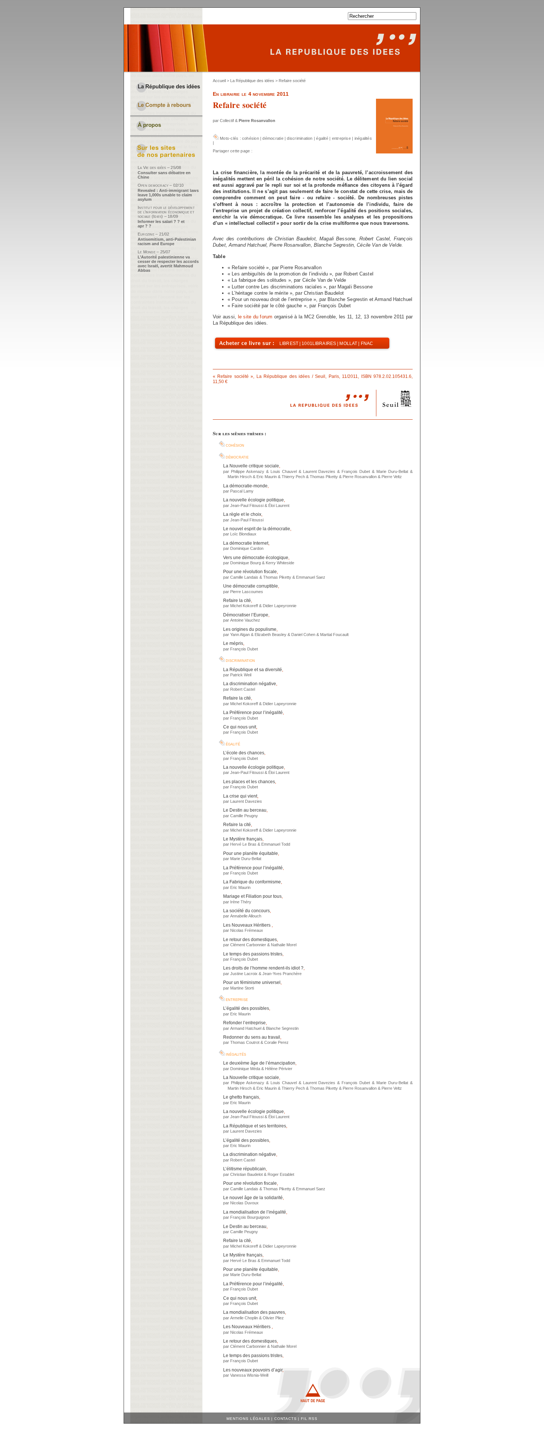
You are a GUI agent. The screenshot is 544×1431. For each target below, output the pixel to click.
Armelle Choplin (244, 1318)
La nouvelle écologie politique (253, 500)
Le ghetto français (241, 1097)
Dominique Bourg (245, 563)
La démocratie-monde (245, 485)
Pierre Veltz (392, 476)
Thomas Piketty (324, 476)
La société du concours (246, 910)
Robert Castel (242, 689)
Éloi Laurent (278, 505)
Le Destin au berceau (244, 810)
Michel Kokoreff (244, 605)
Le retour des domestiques (250, 939)
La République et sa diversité (252, 669)
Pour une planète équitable (250, 853)
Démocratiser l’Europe (245, 615)
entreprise (341, 138)
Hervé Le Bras (243, 844)
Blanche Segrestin (282, 1028)
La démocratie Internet (245, 543)
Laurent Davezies (319, 471)
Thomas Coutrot (244, 1042)
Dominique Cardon (246, 548)
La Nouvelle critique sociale (251, 465)
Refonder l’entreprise (244, 1022)
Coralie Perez (276, 1042)
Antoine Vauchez (245, 620)
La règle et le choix (242, 514)
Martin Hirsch (240, 476)
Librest (288, 343)
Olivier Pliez (273, 1318)
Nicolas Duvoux (244, 1203)
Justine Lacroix (244, 973)
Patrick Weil (240, 675)
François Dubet (356, 471)
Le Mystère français (242, 839)
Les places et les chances (249, 781)
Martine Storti (242, 988)
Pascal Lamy (241, 491)
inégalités (363, 138)
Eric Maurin (266, 476)
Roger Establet (281, 1174)
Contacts (285, 1419)
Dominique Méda (245, 1068)
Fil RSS (309, 1419)
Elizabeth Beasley (270, 634)
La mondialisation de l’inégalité (254, 1212)
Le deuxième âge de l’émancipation (259, 1063)
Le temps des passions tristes (252, 954)
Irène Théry (240, 902)
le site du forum (255, 316)
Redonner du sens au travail (251, 1037)
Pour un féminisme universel (252, 982)
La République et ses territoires (254, 1126)
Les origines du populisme (249, 629)
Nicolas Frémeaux (246, 930)
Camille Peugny (244, 815)
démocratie (272, 138)
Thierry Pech (293, 476)
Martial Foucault (334, 634)
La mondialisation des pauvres (254, 1312)
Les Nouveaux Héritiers (247, 925)
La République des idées (252, 80)
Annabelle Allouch (245, 916)
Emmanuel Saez (310, 577)
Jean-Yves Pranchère (282, 973)
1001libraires (319, 343)
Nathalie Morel (283, 945)
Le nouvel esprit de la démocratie (256, 528)
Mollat (348, 343)
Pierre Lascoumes (246, 591)
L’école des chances (243, 752)
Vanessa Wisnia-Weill (249, 1375)
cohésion (250, 138)
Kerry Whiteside (280, 563)
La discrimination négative (249, 683)
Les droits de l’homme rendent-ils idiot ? (263, 968)
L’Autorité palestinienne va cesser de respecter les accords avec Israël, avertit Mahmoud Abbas (168, 264)
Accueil (219, 80)
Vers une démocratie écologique (255, 557)
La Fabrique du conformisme (252, 881)
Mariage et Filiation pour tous (252, 896)
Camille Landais (244, 577)
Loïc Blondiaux (243, 534)
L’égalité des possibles (246, 1008)
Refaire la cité (237, 600)
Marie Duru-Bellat (392, 471)
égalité (322, 138)
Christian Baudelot (246, 1174)
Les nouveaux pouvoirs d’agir (252, 1370)
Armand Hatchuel (245, 1028)
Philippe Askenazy (247, 471)
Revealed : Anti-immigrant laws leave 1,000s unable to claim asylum (168, 195)
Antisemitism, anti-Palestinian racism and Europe (167, 241)
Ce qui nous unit (239, 727)
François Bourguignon (250, 1217)
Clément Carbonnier (248, 945)
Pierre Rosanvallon (257, 120)
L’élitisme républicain (244, 1168)
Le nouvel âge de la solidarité (253, 1197)
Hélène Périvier (278, 1068)
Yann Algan (240, 634)
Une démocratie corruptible (250, 586)
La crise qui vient (240, 796)
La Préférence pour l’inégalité (253, 712)
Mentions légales (248, 1419)
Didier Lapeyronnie (279, 605)
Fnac (367, 343)
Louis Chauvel (284, 471)
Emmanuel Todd (275, 844)
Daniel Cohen (303, 634)
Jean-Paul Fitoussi (246, 505)
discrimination (299, 138)
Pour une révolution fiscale (250, 571)
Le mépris (233, 643)
